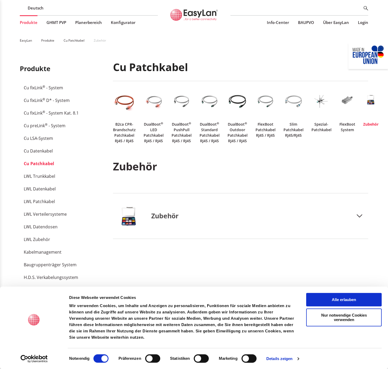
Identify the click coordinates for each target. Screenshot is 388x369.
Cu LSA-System (38, 138)
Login (363, 22)
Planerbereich (88, 22)
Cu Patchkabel (39, 163)
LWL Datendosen (41, 227)
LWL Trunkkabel (39, 176)
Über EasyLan (336, 22)
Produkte (28, 22)
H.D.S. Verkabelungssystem (51, 277)
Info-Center (278, 22)
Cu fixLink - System (43, 87)
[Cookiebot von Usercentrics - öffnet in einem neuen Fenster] (34, 359)
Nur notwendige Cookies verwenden (344, 317)
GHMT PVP (56, 22)
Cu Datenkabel (38, 151)
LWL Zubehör (37, 239)
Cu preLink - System (44, 125)
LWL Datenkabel (40, 189)
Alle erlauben (344, 299)
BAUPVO (306, 22)
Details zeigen (279, 358)
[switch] (152, 358)
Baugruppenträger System (50, 265)
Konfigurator (123, 22)
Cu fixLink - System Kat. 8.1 (51, 113)
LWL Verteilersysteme (45, 214)
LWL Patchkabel (39, 201)
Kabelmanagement (42, 252)
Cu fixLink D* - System (47, 100)
